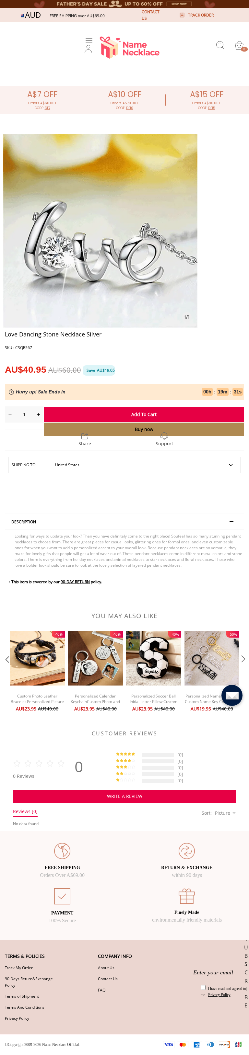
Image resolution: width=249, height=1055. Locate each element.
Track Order (201, 15)
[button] (6, 672)
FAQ (101, 990)
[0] (239, 45)
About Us (106, 967)
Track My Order (19, 967)
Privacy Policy (17, 1018)
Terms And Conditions (24, 1007)
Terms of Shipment (22, 996)
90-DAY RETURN (75, 581)
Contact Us (108, 978)
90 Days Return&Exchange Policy (29, 982)
